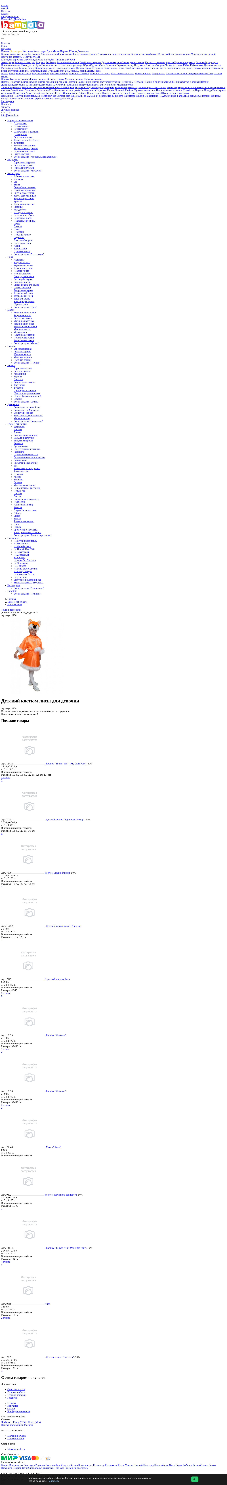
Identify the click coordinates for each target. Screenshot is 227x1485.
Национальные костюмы (169, 90)
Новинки (6, 104)
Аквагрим (12, 68)
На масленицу (44, 95)
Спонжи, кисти (158, 68)
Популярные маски (197, 73)
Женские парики (55, 79)
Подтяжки (139, 65)
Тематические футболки (143, 54)
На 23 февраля (115, 95)
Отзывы (11, 1403)
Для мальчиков (49, 54)
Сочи (25, 1468)
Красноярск (111, 1465)
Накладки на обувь (31, 65)
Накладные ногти (50, 65)
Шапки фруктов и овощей (186, 82)
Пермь (178, 1465)
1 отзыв (5, 1049)
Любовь (129, 90)
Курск (121, 1465)
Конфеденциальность (18, 1411)
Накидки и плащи (10, 65)
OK (194, 1479)
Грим (49, 51)
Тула (56, 1468)
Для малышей (64, 54)
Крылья (170, 62)
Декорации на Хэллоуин (53, 84)
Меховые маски (143, 73)
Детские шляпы (36, 82)
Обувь (86, 65)
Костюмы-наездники (179, 54)
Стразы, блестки (201, 68)
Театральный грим (17, 70)
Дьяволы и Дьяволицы (37, 90)
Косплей (119, 90)
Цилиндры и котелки (133, 82)
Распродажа (7, 101)
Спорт (90, 93)
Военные (120, 87)
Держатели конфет (76, 84)
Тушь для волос (56, 70)
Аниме (46, 87)
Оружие (94, 65)
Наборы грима (83, 68)
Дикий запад (17, 90)
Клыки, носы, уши (65, 68)
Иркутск (65, 1465)
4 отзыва (5, 1261)
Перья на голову (125, 65)
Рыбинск (187, 1465)
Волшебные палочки (68, 62)
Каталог (5, 51)
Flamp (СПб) (19, 1422)
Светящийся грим (139, 68)
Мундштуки (211, 62)
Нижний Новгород (144, 1465)
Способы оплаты (16, 1389)
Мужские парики (74, 79)
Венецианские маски (20, 73)
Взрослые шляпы (19, 82)
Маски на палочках (79, 73)
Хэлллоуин (16, 51)
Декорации (83, 51)
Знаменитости (88, 90)
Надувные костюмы (11, 57)
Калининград (85, 1465)
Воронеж (40, 1465)
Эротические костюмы (149, 93)
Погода (208, 90)
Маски (56, 51)
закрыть (5, 107)
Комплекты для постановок (101, 84)
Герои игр (172, 87)
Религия (50, 93)
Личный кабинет (10, 109)
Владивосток (16, 1465)
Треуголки (105, 82)
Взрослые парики (19, 79)
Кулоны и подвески (184, 62)
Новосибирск (161, 1465)
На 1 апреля (179, 95)
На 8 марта (129, 95)
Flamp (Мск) (34, 1422)
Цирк (125, 93)
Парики (64, 51)
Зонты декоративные (133, 62)
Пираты (199, 90)
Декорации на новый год (26, 84)
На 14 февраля (99, 95)
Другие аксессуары (111, 62)
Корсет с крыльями (155, 62)
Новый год (188, 90)
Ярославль (82, 1468)
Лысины (200, 62)
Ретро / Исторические (66, 93)
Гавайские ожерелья (90, 62)
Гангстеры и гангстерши (153, 87)
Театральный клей (37, 70)
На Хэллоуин (166, 95)
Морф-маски (158, 73)
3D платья (162, 54)
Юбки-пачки (196, 65)
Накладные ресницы (71, 65)
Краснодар (98, 1465)
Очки (102, 65)
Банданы (40, 62)
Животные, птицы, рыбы (67, 90)
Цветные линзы (212, 65)
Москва (129, 1465)
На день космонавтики (198, 95)
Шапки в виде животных (158, 82)
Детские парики (37, 79)
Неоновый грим (100, 68)
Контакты (12, 1405)
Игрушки (101, 90)
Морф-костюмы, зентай (203, 54)
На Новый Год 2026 (81, 95)
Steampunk (27, 87)
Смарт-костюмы (31, 57)
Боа (48, 62)
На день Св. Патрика (147, 95)
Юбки (186, 65)
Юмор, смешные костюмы (175, 93)
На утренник (38, 98)
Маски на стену (125, 84)
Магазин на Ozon (16, 1435)
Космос (111, 90)
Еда (51, 90)
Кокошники (52, 82)
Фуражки (116, 82)
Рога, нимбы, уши (155, 65)
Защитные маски (40, 73)
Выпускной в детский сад (59, 98)
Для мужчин (104, 54)
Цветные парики (93, 79)
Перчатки (111, 65)
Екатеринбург (53, 1465)
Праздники (7, 95)
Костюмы (28, 51)
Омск (172, 1465)
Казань (4, 13)
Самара (204, 1465)
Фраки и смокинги (112, 93)
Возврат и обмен (16, 1392)
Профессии (19, 93)
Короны (63, 82)
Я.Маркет (6, 1422)
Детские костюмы (120, 54)
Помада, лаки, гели (119, 68)
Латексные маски (59, 73)
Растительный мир (35, 93)
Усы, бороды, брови (75, 70)
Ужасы (97, 93)
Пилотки (72, 82)
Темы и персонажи (11, 87)
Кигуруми (6, 59)
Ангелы (37, 87)
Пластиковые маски (176, 73)
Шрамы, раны (93, 70)
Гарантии (12, 1397)
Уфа (62, 1468)
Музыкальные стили (145, 90)
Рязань (196, 1465)
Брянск (5, 1465)
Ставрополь (34, 1468)
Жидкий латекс (27, 68)
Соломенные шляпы (88, 82)
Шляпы (73, 51)
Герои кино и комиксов (190, 87)
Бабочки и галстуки (25, 62)
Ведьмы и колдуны (85, 87)
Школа (132, 93)
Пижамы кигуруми (65, 59)
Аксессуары (39, 51)
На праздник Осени (20, 98)
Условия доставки (16, 1395)
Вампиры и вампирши (62, 87)
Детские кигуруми (44, 59)
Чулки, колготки (174, 65)
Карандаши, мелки (45, 68)
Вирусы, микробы (104, 87)
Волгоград (29, 1465)
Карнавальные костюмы (14, 54)
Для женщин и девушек (84, 54)
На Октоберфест (61, 95)
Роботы (82, 93)
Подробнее (53, 1480)
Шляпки (204, 82)
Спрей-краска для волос (179, 68)
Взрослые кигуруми (23, 59)
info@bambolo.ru (17, 19)
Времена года (132, 87)
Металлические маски (122, 73)
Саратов (17, 1468)
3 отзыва (5, 777)
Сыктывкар (47, 1468)
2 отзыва (5, 993)
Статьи (11, 1408)
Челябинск (70, 1468)
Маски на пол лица (100, 73)
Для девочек (33, 54)
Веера (53, 62)
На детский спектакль (25, 95)
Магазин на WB (15, 1438)
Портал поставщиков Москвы (17, 1425)
